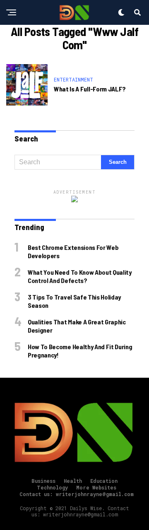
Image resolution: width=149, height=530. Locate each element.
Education (104, 480)
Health (73, 480)
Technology (52, 487)
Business (43, 480)
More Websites (96, 487)
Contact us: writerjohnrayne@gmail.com (76, 494)
